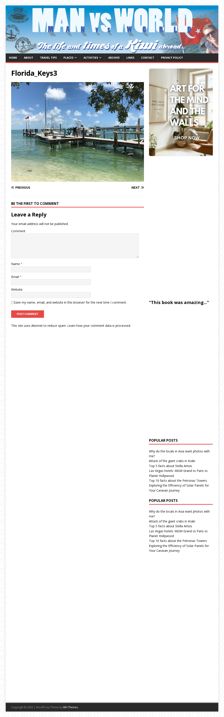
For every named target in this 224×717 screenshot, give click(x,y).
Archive (114, 58)
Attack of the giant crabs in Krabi (172, 461)
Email (15, 277)
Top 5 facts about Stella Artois (170, 466)
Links (130, 58)
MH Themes (70, 707)
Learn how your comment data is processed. (99, 325)
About (28, 58)
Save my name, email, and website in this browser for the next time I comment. (70, 302)
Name (16, 264)
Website (17, 289)
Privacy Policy (172, 58)
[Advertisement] (182, 227)
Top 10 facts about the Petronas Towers (178, 480)
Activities (91, 58)
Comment (18, 231)
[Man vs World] (112, 51)
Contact (147, 58)
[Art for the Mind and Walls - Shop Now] (182, 112)
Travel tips (48, 58)
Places (68, 58)
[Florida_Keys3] (77, 179)
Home (13, 58)
